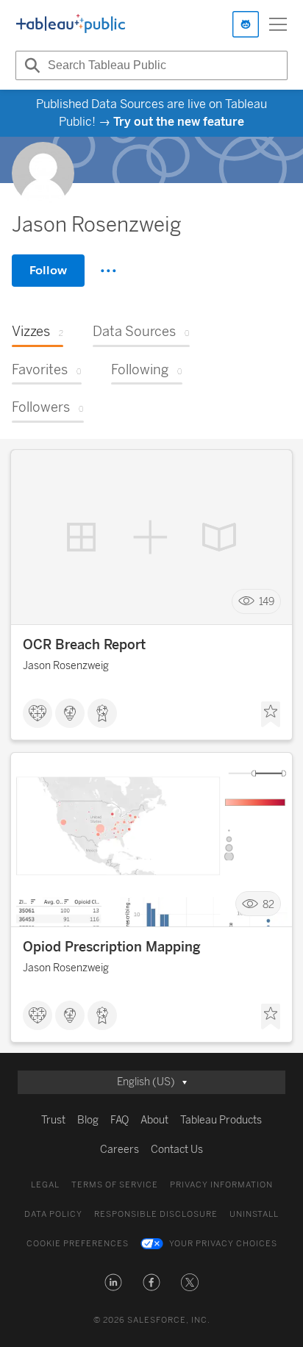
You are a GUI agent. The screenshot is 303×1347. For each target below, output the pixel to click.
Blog (88, 1120)
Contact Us (177, 1149)
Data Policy (53, 1214)
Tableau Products (221, 1120)
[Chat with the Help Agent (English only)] (245, 24)
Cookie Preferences (77, 1243)
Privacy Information (221, 1185)
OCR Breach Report (84, 645)
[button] (113, 1282)
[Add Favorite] (270, 714)
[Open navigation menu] (278, 24)
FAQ (119, 1120)
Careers (119, 1149)
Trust (53, 1120)
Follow (48, 270)
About (154, 1120)
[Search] (30, 65)
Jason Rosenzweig (66, 666)
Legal (45, 1185)
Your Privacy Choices (223, 1243)
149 (266, 601)
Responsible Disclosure (156, 1214)
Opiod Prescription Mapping (112, 947)
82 (268, 904)
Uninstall (254, 1214)
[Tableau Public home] (70, 24)
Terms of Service (114, 1185)
